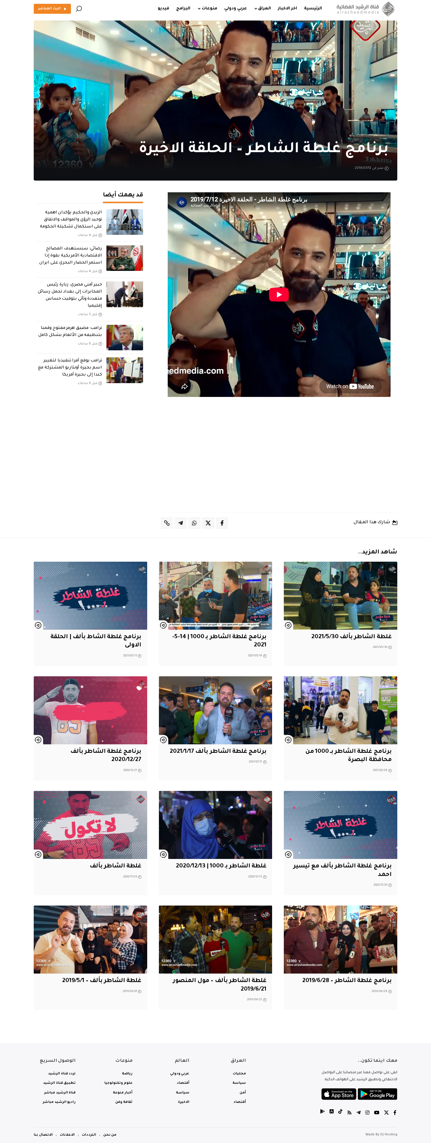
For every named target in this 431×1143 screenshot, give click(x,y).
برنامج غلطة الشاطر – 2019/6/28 (347, 981)
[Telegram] (359, 1113)
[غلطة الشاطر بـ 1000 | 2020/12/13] (215, 825)
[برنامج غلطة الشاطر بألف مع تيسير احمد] (340, 825)
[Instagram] (367, 1113)
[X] (386, 1113)
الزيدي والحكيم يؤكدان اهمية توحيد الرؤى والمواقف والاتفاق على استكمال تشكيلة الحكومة (71, 219)
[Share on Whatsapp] (194, 523)
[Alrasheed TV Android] (322, 1113)
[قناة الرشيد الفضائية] (364, 9)
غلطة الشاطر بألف (115, 866)
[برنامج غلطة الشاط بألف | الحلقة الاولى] (90, 596)
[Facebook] (395, 1113)
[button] (79, 9)
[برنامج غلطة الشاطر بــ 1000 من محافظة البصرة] (340, 710)
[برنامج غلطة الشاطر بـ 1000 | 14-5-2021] (215, 596)
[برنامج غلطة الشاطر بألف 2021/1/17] (215, 710)
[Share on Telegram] (180, 523)
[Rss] (349, 1113)
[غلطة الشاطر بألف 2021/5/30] (340, 596)
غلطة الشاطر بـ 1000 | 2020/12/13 (221, 866)
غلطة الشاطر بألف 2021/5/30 (351, 637)
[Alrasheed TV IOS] (332, 1113)
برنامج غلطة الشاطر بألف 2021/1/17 (218, 752)
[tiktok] (340, 1113)
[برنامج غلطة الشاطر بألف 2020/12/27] (90, 710)
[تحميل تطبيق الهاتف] (359, 1094)
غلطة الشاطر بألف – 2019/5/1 (102, 981)
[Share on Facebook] (222, 523)
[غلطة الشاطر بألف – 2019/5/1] (90, 940)
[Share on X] (208, 523)
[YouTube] (376, 1113)
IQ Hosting (388, 1135)
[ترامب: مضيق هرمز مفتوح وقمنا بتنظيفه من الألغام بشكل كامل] (124, 338)
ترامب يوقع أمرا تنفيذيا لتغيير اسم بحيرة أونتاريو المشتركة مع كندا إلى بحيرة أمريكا (70, 368)
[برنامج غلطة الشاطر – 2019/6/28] (340, 940)
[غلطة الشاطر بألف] (90, 825)
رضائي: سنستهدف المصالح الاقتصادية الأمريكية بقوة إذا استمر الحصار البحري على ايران (70, 256)
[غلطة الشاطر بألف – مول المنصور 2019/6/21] (215, 940)
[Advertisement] (279, 461)
